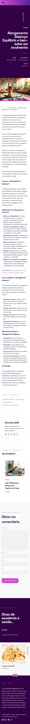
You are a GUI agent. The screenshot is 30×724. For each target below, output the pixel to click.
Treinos (25, 27)
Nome (3, 552)
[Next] (16, 675)
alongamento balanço (8, 399)
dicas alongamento (8, 402)
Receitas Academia (12, 688)
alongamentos (20, 399)
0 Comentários (23, 60)
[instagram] (17, 435)
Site (3, 568)
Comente (4, 528)
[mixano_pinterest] (8, 720)
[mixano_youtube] (5, 720)
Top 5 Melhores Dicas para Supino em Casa (12, 486)
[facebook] (6, 435)
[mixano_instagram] (11, 720)
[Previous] (13, 675)
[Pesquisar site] (26, 2)
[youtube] (11, 435)
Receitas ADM (11, 60)
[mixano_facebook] (3, 720)
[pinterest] (14, 435)
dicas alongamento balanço (10, 405)
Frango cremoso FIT (8, 666)
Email (3, 560)
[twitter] (8, 435)
